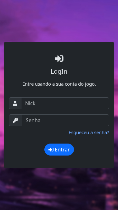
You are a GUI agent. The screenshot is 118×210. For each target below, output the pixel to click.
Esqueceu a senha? (89, 132)
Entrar (61, 149)
